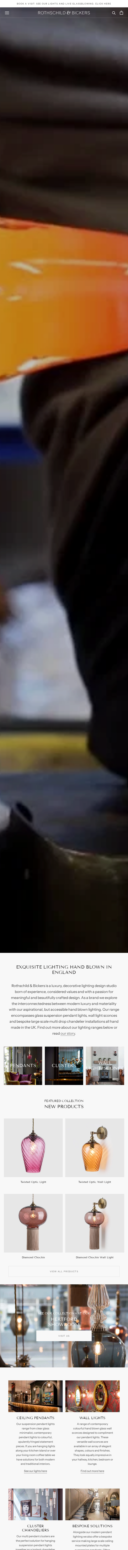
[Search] (114, 12)
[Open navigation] (7, 12)
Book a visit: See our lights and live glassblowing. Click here (64, 3)
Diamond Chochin (33, 1257)
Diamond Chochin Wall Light (95, 1257)
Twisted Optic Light (33, 1182)
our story (67, 1033)
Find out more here (92, 1471)
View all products (64, 1271)
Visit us (64, 1336)
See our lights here (35, 1471)
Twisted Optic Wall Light (94, 1182)
